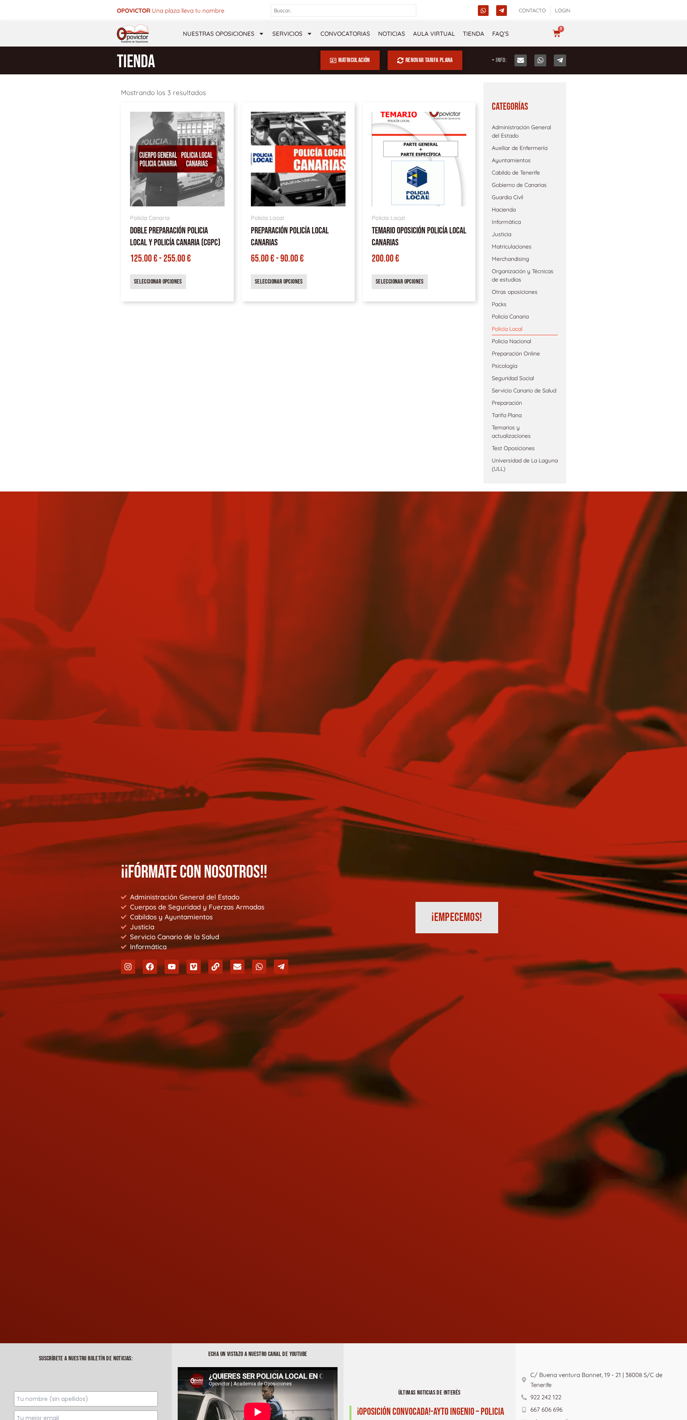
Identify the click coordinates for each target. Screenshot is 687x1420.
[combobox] (344, 10)
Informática (506, 221)
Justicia (501, 234)
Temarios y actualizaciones (511, 431)
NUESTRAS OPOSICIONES (218, 33)
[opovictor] (133, 33)
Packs (499, 304)
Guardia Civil (507, 197)
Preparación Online (516, 353)
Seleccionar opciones (158, 282)
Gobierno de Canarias (519, 184)
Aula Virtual (434, 33)
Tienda (473, 33)
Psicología (504, 365)
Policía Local (507, 328)
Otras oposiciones (515, 291)
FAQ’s (500, 33)
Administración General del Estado (521, 131)
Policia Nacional (511, 341)
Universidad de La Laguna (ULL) (525, 464)
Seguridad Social (513, 378)
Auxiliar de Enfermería (519, 148)
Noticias (391, 33)
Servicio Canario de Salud (524, 390)
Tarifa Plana (507, 415)
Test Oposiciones (513, 448)
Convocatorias (345, 33)
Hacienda (504, 209)
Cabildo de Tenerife (516, 172)
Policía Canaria (510, 316)
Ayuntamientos (511, 160)
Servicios (287, 33)
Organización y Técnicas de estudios (522, 275)
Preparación (507, 402)
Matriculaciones (512, 246)
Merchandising (510, 258)
